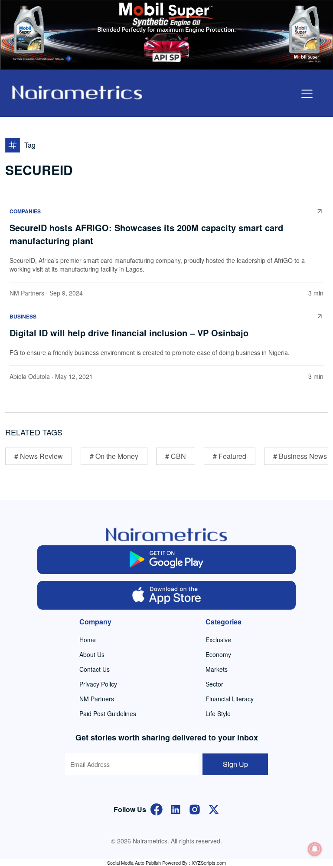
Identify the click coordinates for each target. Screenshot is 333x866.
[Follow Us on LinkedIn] (176, 808)
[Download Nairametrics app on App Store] (166, 595)
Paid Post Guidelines (107, 713)
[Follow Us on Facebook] (156, 808)
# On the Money (114, 456)
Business (23, 316)
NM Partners (27, 293)
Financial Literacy (230, 698)
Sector (214, 684)
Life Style (218, 713)
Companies (25, 211)
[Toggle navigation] (307, 94)
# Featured (229, 456)
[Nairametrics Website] (77, 91)
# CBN (175, 456)
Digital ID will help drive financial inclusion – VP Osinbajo (129, 332)
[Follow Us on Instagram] (195, 808)
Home (87, 639)
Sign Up (235, 764)
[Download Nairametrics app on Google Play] (166, 559)
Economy (218, 654)
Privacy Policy (98, 684)
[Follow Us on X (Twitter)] (214, 808)
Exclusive (218, 639)
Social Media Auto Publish (134, 862)
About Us (91, 654)
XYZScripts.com (209, 862)
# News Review (38, 456)
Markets (217, 669)
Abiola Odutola (30, 376)
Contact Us (94, 669)
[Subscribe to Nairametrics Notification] (315, 849)
